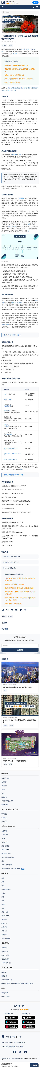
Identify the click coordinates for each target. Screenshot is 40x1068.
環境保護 (4, 814)
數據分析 (4, 972)
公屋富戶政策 (5, 324)
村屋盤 (3, 904)
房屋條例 (21, 198)
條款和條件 (4, 1058)
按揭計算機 (4, 993)
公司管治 (4, 821)
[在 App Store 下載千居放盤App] (28, 1018)
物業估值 (4, 923)
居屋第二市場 (8, 399)
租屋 (2, 878)
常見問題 (13, 90)
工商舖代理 (4, 834)
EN (34, 7)
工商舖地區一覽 (6, 963)
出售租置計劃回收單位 (10, 459)
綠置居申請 (24, 578)
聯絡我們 (4, 797)
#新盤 (10, 764)
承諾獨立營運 (5, 778)
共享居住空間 (5, 916)
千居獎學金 (4, 804)
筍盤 (21, 469)
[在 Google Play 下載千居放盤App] (28, 1022)
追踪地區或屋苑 (6, 938)
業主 (2, 861)
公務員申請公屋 (24, 598)
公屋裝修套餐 (17, 604)
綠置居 (23, 49)
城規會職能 (8, 69)
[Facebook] (7, 609)
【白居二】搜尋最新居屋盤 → (12, 335)
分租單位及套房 (6, 889)
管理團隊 (4, 782)
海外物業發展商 (6, 853)
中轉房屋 (6, 425)
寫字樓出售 (4, 951)
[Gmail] (16, 609)
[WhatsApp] (2, 609)
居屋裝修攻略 (8, 604)
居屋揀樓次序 (19, 588)
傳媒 (2, 793)
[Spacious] (5, 7)
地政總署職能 (24, 69)
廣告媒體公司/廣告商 (7, 857)
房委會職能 (8, 65)
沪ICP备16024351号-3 (19, 1058)
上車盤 (3, 893)
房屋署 (15, 54)
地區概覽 (4, 927)
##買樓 (11, 725)
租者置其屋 (7, 406)
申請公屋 (14, 154)
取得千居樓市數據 (6, 865)
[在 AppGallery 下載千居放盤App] (28, 1027)
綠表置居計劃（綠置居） (11, 448)
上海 (19, 1037)
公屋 (29, 224)
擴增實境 (4, 976)
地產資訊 (4, 934)
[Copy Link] (20, 609)
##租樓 (5, 725)
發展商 (3, 838)
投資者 (3, 789)
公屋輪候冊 (9, 434)
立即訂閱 (34, 1065)
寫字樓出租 (4, 948)
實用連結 (4, 931)
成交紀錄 (4, 919)
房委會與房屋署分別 (14, 88)
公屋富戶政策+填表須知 (11, 598)
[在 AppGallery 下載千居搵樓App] (11, 1027)
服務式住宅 (4, 842)
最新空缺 (4, 786)
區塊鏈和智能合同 (6, 980)
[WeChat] (11, 609)
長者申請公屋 (13, 600)
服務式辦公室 (5, 846)
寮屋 (7, 426)
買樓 (2, 882)
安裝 (35, 2)
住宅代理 (4, 831)
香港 (7, 1037)
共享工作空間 (5, 850)
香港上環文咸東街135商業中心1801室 (13, 1042)
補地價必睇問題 (9, 588)
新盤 (2, 885)
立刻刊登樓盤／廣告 (7, 801)
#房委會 (4, 45)
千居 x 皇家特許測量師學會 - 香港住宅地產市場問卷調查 (17, 983)
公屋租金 (13, 303)
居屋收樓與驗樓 (28, 588)
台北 (13, 1037)
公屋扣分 (19, 303)
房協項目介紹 (24, 65)
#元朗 (5, 764)
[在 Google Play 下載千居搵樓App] (11, 1022)
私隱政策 (10, 1058)
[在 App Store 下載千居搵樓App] (11, 1018)
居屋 (27, 49)
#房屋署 (10, 45)
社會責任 (4, 817)
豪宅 (2, 897)
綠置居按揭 (14, 584)
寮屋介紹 (7, 79)
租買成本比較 (5, 996)
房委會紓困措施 (25, 88)
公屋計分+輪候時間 (25, 592)
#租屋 (5, 690)
